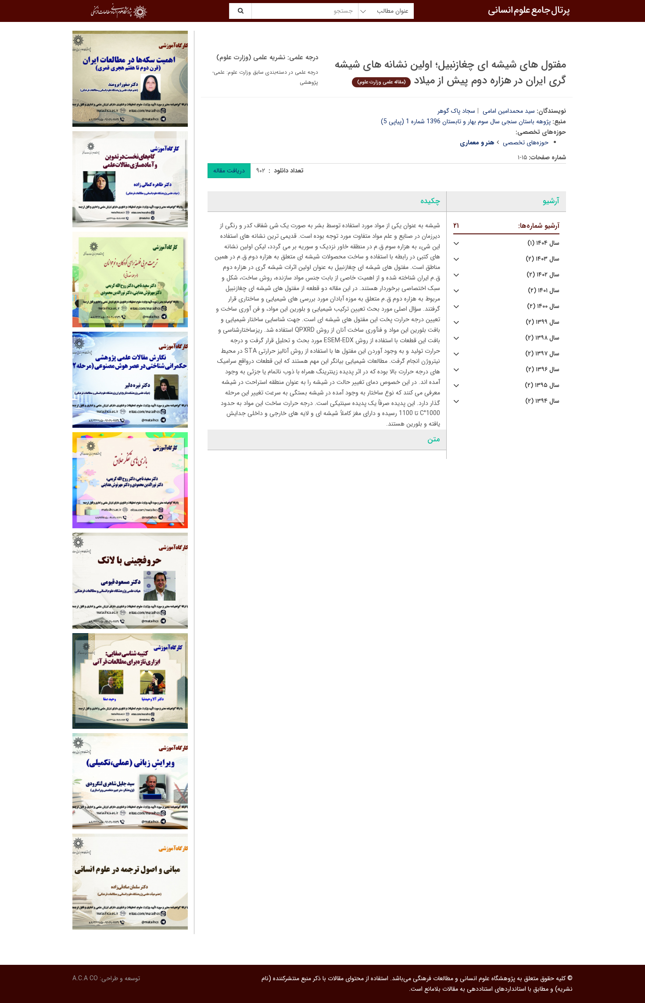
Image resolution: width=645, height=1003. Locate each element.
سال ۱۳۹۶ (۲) (542, 369)
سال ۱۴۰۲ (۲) (543, 274)
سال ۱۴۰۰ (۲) (543, 306)
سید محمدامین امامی (509, 111)
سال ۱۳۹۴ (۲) (542, 401)
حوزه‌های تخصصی (525, 142)
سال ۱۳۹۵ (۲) (542, 385)
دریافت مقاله (229, 171)
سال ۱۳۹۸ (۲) (542, 338)
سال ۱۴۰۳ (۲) (542, 259)
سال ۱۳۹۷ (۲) (542, 353)
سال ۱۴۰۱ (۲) (543, 290)
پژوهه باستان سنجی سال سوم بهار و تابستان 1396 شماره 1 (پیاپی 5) (466, 121)
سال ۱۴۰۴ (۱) (543, 243)
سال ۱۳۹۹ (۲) (542, 322)
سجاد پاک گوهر (456, 111)
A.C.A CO (85, 978)
